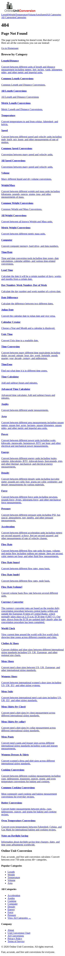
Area (38, 14)
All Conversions (16, 935)
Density (11, 906)
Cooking (12, 901)
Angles (11, 898)
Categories (21, 17)
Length (4, 14)
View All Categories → (19, 918)
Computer (13, 904)
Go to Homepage (9, 48)
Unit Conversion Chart (19, 933)
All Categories (54, 14)
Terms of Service (16, 941)
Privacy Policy (15, 938)
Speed (44, 14)
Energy (11, 909)
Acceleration (14, 895)
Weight (11, 14)
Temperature (21, 14)
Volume (32, 14)
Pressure (12, 915)
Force (10, 912)
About (11, 930)
